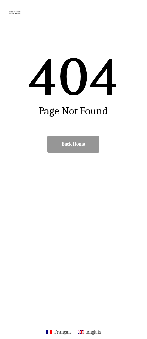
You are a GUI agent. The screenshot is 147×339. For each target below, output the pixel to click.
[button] (137, 12)
